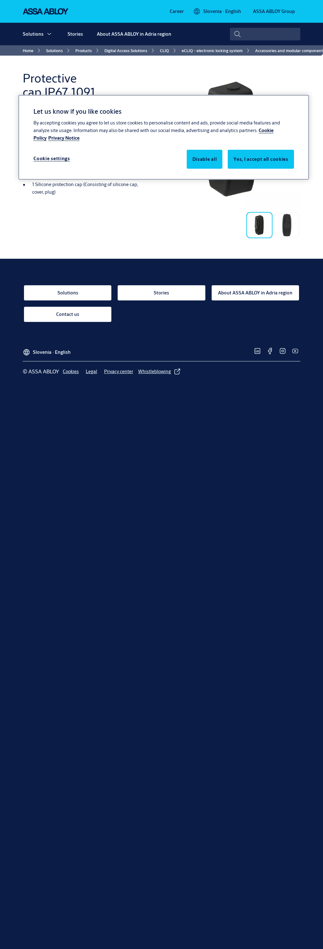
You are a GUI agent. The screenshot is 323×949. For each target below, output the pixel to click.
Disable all (204, 159)
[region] (163, 137)
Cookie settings (51, 158)
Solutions (33, 34)
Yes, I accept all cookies (260, 159)
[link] (177, 11)
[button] (49, 34)
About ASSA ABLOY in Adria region (134, 34)
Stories (75, 34)
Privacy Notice (63, 138)
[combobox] (265, 34)
